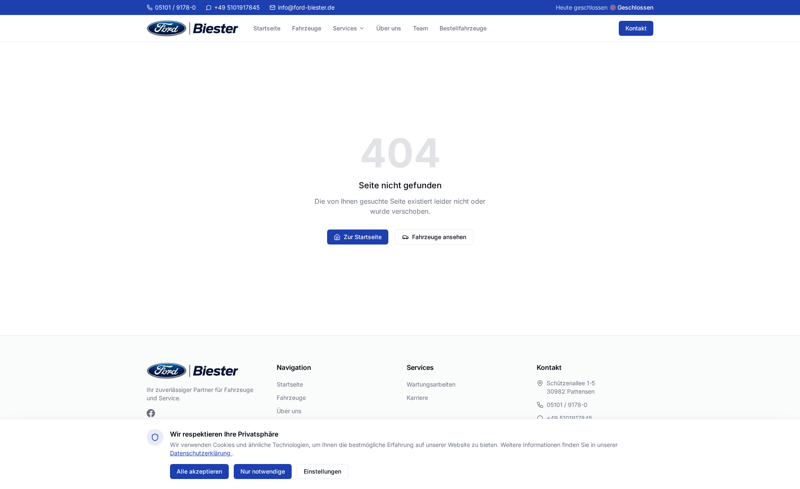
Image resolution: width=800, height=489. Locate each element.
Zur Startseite (363, 236)
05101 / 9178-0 (567, 404)
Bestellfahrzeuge (463, 28)
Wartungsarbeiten (431, 384)
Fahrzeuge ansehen (439, 236)
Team (420, 28)
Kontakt (636, 28)
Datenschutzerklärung (201, 453)
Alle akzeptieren (199, 471)
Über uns (388, 28)
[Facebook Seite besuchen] (151, 413)
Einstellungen (322, 471)
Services (345, 28)
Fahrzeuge (306, 28)
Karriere (417, 397)
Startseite (266, 28)
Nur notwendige (262, 471)
